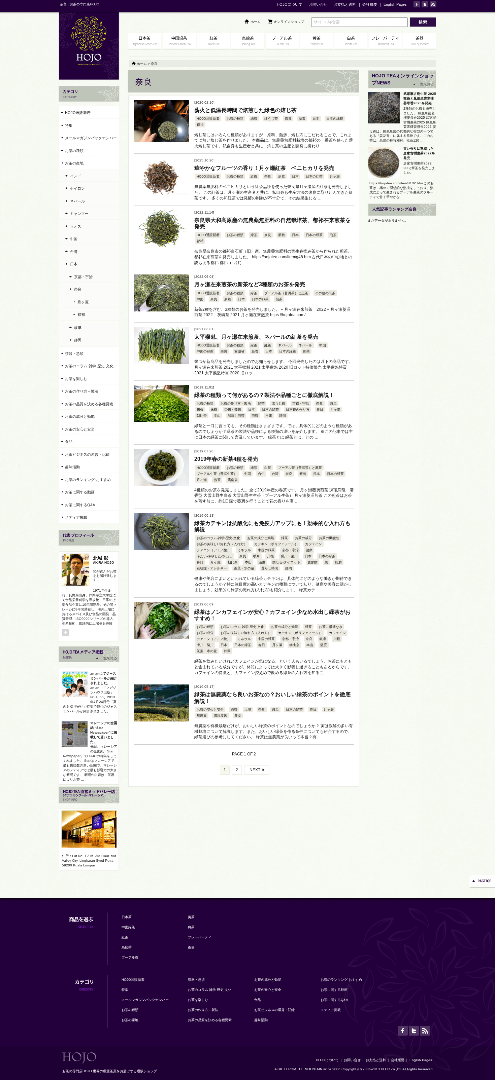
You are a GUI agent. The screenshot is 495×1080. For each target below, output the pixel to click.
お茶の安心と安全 (210, 709)
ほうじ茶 (271, 118)
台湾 (275, 474)
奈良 (288, 118)
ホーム (256, 22)
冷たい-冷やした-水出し (214, 556)
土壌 (247, 709)
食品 (68, 442)
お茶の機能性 (329, 538)
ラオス (75, 226)
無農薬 (202, 715)
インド (75, 176)
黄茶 (191, 917)
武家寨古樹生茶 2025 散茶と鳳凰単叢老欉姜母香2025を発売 (419, 98)
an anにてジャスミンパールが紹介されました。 (103, 678)
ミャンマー (79, 214)
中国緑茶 (128, 927)
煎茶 (333, 235)
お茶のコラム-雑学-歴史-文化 (218, 538)
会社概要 (369, 4)
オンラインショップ (289, 22)
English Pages (395, 4)
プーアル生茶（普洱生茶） (217, 474)
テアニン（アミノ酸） (213, 550)
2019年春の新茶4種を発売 (226, 459)
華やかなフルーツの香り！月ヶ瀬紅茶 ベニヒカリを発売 (264, 168)
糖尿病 (312, 562)
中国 (200, 299)
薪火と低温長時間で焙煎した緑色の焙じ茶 (245, 110)
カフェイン (313, 544)
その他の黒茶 (325, 293)
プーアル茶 (130, 957)
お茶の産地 (74, 163)
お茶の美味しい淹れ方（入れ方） (222, 544)
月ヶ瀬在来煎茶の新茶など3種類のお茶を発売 (249, 284)
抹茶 (213, 409)
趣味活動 (72, 467)
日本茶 (127, 917)
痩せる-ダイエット (286, 562)
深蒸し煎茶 (236, 415)
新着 (302, 118)
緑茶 (254, 118)
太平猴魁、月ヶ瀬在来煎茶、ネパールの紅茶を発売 (256, 337)
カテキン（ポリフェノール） (276, 544)
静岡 (282, 415)
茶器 (191, 947)
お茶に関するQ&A (80, 505)
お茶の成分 (303, 538)
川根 (200, 409)
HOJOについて (289, 4)
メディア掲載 (76, 517)
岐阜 (333, 403)
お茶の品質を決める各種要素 (89, 404)
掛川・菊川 (232, 409)
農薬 (237, 715)
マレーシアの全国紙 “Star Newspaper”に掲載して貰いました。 (103, 732)
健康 (309, 550)
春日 (320, 409)
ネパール (285, 345)
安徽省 (239, 351)
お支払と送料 (345, 4)
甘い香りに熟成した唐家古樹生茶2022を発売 (419, 153)
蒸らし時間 (269, 568)
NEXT (255, 770)
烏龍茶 (127, 947)
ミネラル (244, 550)
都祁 (200, 124)
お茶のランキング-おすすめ (88, 480)
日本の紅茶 (314, 176)
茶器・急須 (74, 353)
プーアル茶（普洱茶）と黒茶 (286, 293)
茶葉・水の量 (244, 568)
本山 (217, 415)
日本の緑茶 (334, 118)
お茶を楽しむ (76, 379)
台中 (261, 474)
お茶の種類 (235, 118)
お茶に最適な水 (330, 627)
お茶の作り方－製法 (236, 403)
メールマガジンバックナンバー (91, 138)
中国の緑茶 (205, 351)
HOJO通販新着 (208, 118)
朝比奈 (202, 415)
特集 (68, 125)
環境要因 (220, 715)
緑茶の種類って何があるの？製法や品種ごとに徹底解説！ (264, 395)
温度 (262, 562)
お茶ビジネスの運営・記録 (87, 454)
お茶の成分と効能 (260, 538)
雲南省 (233, 480)
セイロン (77, 188)
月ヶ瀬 (335, 176)
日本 (315, 118)
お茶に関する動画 (80, 492)
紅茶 (254, 176)
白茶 (267, 468)
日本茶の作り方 (297, 409)
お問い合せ (318, 4)
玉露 (268, 415)
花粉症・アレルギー (212, 568)
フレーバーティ (199, 937)
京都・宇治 (300, 403)
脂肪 (338, 562)
